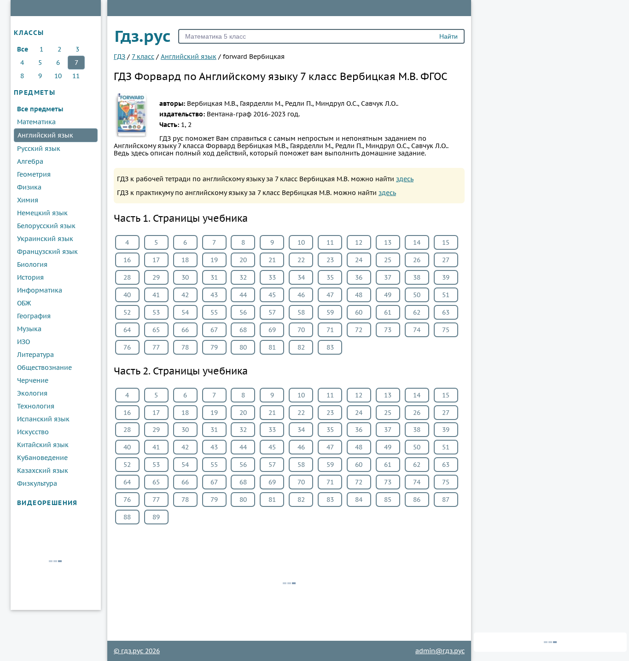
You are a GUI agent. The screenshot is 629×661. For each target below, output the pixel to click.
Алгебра (30, 161)
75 (445, 330)
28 (127, 277)
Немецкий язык (42, 213)
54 (185, 312)
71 (330, 330)
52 (127, 312)
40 (127, 295)
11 (76, 76)
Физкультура (37, 483)
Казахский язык (42, 470)
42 (185, 295)
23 (330, 260)
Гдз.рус (143, 36)
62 (416, 312)
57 (272, 312)
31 (214, 277)
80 (243, 347)
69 (272, 330)
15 (445, 242)
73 (387, 330)
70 (301, 330)
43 (214, 295)
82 (301, 347)
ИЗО (23, 342)
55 (214, 312)
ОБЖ (24, 303)
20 (243, 260)
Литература (35, 355)
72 (358, 330)
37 (387, 277)
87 (445, 499)
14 (416, 242)
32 (243, 277)
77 (156, 347)
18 (185, 260)
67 (214, 330)
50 (416, 295)
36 (358, 277)
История (30, 277)
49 (387, 295)
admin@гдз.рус (440, 651)
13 (387, 242)
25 (387, 260)
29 (156, 277)
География (34, 316)
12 (358, 242)
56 (243, 312)
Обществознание (44, 367)
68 (243, 330)
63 (445, 312)
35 (330, 277)
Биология (32, 264)
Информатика (39, 290)
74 (416, 330)
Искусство (33, 432)
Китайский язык (43, 445)
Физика (29, 187)
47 (330, 295)
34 (301, 277)
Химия (27, 200)
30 (185, 277)
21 (272, 260)
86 (416, 499)
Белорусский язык (46, 226)
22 (301, 260)
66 (185, 330)
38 (416, 277)
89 (156, 517)
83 (330, 347)
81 (272, 347)
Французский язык (47, 251)
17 (156, 260)
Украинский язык (45, 239)
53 (156, 312)
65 (156, 330)
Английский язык (45, 135)
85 (387, 499)
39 (445, 277)
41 (156, 295)
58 (301, 312)
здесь (405, 179)
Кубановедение (42, 458)
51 (445, 295)
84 (358, 499)
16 (127, 260)
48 (358, 295)
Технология (35, 406)
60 (358, 312)
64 (127, 330)
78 (185, 347)
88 (127, 517)
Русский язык (38, 148)
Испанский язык (43, 419)
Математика (36, 122)
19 (214, 260)
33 (272, 277)
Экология (32, 393)
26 (416, 260)
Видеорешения (47, 503)
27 (445, 260)
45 (272, 295)
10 (58, 76)
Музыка (29, 329)
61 (387, 312)
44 (243, 295)
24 (358, 260)
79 (214, 347)
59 (330, 312)
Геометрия (34, 174)
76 (127, 347)
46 (301, 295)
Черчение (32, 380)
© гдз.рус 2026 (137, 651)
